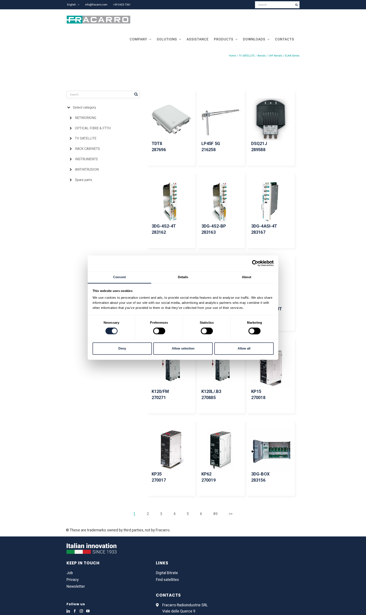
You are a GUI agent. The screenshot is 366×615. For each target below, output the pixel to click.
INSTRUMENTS (86, 159)
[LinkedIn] (68, 611)
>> (231, 514)
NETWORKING (85, 118)
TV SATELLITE (85, 138)
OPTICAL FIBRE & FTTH (93, 128)
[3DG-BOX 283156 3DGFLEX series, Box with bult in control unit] (271, 449)
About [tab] (246, 277)
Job (70, 573)
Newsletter (76, 586)
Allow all (244, 348)
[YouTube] (88, 611)
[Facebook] (74, 611)
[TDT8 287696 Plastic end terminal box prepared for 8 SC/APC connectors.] (171, 119)
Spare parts (83, 180)
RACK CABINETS (87, 149)
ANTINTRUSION (87, 169)
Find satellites (167, 580)
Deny (122, 348)
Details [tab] (183, 277)
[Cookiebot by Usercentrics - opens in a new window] (255, 263)
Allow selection (183, 348)
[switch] (159, 331)
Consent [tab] (119, 277)
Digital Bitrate (167, 573)
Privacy (73, 580)
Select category (84, 107)
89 (215, 514)
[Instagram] (81, 611)
